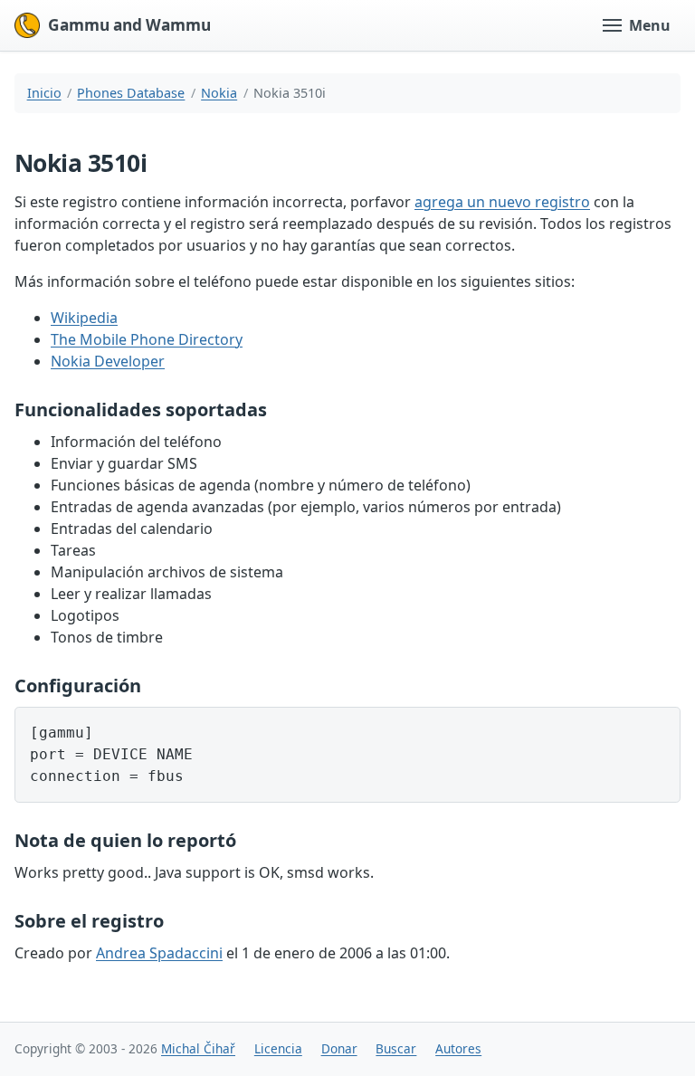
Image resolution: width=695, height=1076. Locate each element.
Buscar (396, 1048)
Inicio (44, 92)
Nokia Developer (108, 361)
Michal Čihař (198, 1048)
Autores (458, 1048)
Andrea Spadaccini (159, 953)
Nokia (219, 92)
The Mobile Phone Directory (147, 339)
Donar (339, 1048)
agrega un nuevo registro (502, 202)
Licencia (278, 1048)
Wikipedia (84, 318)
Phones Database (131, 92)
